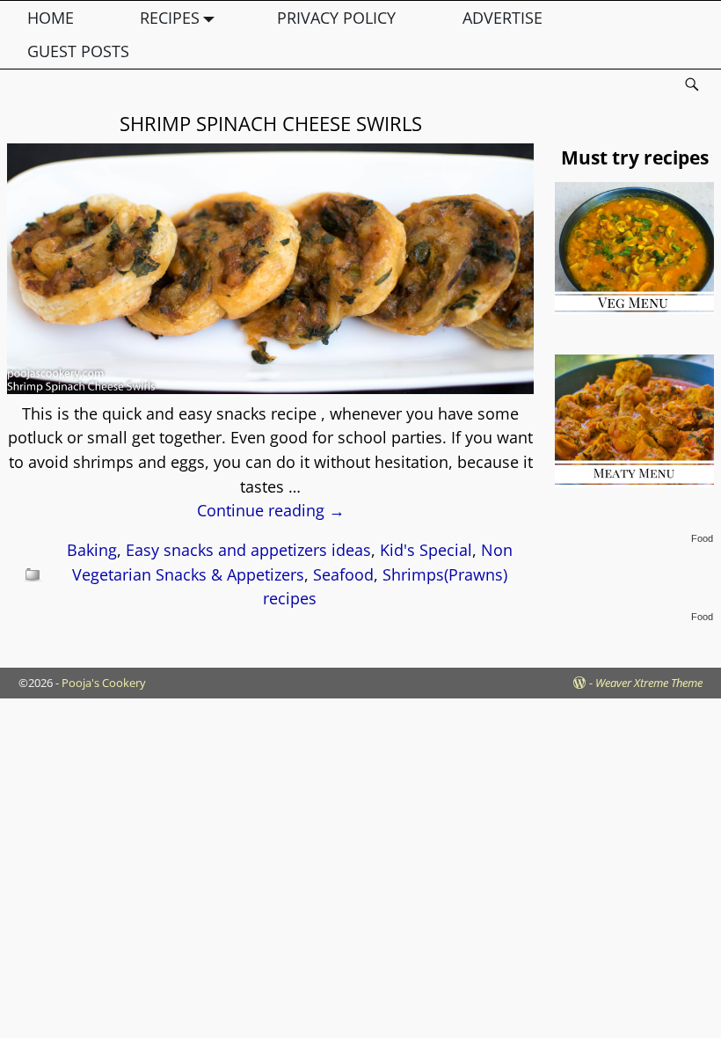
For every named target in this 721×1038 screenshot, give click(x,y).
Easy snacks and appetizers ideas (248, 549)
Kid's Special (426, 549)
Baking (92, 549)
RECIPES (170, 17)
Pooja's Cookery (104, 683)
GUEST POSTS (78, 51)
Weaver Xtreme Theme (649, 683)
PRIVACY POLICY (336, 17)
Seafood (343, 574)
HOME (50, 17)
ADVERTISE (502, 17)
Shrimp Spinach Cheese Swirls (271, 123)
